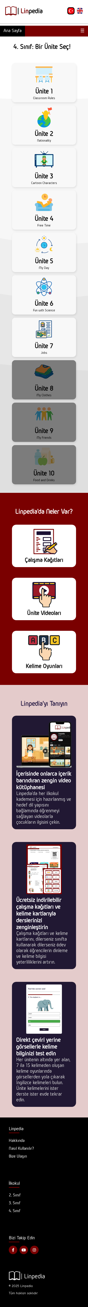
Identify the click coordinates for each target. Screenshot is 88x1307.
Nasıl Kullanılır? (21, 1148)
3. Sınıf (15, 1202)
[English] (80, 10)
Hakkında (17, 1140)
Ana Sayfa (12, 30)
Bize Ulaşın (18, 1156)
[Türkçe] (71, 10)
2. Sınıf (15, 1195)
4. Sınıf (15, 1210)
